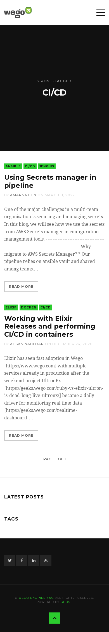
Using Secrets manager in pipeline (50, 181)
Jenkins (46, 166)
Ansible (13, 166)
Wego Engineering (36, 598)
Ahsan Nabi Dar (27, 344)
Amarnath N (23, 195)
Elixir (11, 307)
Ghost (66, 602)
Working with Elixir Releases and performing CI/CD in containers (49, 326)
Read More (21, 286)
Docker (28, 307)
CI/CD (30, 166)
